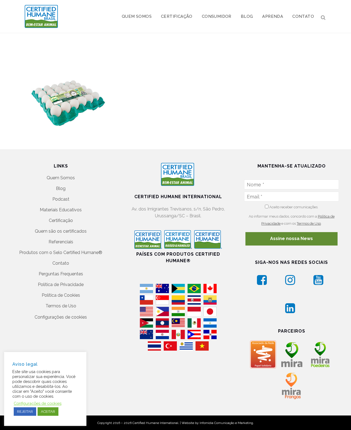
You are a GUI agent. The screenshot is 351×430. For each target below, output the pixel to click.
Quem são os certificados (61, 231)
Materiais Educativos (61, 209)
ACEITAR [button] (48, 411)
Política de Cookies (61, 295)
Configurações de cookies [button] (61, 317)
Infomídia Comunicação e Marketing (226, 423)
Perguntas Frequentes (61, 273)
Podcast (60, 199)
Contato (60, 263)
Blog (61, 188)
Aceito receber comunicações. (293, 207)
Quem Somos (61, 177)
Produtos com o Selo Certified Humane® (60, 252)
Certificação (61, 220)
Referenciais (61, 241)
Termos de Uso (61, 305)
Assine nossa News (291, 238)
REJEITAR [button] (25, 411)
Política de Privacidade (61, 284)
